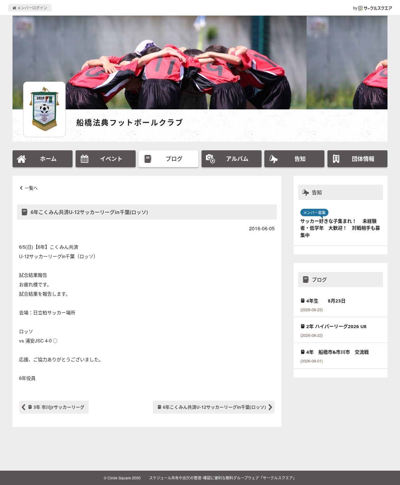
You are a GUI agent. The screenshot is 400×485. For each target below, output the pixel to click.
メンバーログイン (31, 7)
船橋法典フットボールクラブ (129, 122)
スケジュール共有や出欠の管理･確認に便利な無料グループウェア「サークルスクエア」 (223, 477)
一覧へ (31, 188)
